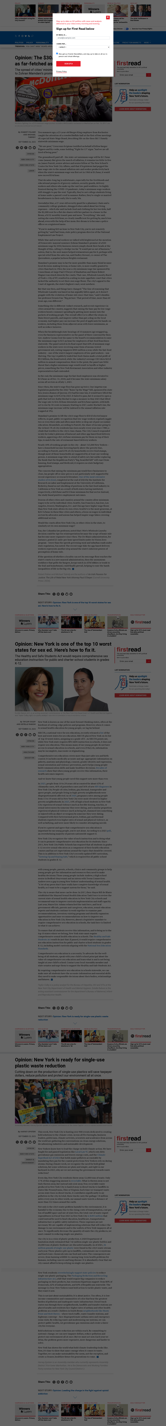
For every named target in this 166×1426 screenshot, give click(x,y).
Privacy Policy (61, 71)
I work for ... (61, 43)
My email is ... (61, 34)
